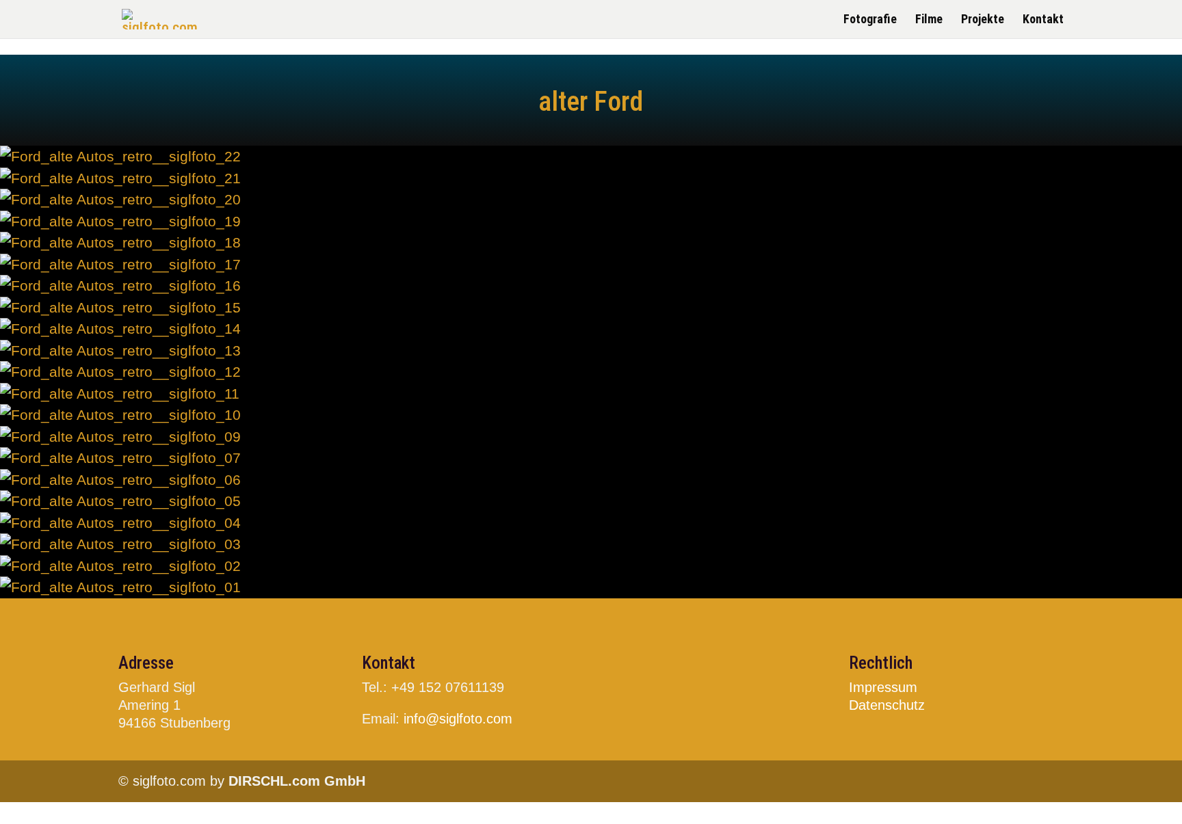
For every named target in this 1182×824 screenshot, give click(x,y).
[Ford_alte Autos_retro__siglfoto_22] (120, 156)
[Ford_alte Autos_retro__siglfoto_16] (120, 285)
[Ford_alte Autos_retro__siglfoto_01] (120, 587)
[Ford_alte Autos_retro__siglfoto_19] (120, 221)
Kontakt (1043, 20)
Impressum (883, 687)
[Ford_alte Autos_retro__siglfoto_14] (120, 328)
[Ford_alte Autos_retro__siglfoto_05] (120, 501)
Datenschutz (887, 705)
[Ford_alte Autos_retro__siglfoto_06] (120, 480)
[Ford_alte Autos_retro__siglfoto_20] (120, 199)
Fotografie (870, 20)
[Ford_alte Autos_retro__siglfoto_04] (120, 523)
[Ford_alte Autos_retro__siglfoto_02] (120, 566)
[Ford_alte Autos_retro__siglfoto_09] (120, 436)
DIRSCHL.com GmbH (296, 780)
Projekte (982, 20)
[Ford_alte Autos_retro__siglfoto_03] (120, 544)
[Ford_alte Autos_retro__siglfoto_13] (120, 350)
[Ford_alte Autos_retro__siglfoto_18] (120, 242)
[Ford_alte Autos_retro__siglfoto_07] (120, 458)
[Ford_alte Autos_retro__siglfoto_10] (120, 415)
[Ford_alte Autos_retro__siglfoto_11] (119, 393)
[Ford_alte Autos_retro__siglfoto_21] (120, 178)
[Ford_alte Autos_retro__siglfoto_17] (120, 264)
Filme (929, 20)
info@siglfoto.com (458, 718)
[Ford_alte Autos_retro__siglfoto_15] (120, 307)
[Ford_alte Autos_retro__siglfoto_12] (120, 372)
